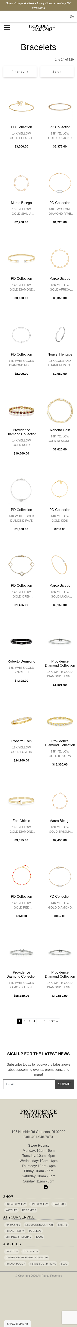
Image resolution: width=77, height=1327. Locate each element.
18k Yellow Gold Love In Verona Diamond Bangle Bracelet (21, 750)
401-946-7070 (42, 1137)
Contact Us (30, 1251)
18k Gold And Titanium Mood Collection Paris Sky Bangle (60, 363)
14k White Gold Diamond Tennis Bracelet (60, 674)
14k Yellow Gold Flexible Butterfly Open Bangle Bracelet (21, 136)
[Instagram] (38, 1187)
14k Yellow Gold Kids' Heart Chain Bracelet (60, 519)
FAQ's (39, 1237)
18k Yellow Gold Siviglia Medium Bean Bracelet (60, 830)
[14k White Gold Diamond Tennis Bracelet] (59, 641)
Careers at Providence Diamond (27, 1257)
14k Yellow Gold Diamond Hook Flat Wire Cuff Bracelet (21, 830)
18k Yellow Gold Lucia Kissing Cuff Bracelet (59, 594)
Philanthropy (15, 1231)
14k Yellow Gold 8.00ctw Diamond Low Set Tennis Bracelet (60, 754)
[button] (44, 16)
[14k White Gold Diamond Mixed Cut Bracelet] (21, 334)
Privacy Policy (15, 1263)
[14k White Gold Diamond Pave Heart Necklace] (21, 490)
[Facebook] (31, 1187)
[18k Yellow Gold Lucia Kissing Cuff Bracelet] (59, 565)
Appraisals (13, 1224)
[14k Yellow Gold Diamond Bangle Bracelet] (59, 107)
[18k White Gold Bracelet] (21, 641)
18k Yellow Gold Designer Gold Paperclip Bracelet (60, 439)
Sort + (57, 71)
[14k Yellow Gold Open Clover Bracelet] (21, 565)
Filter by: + (20, 71)
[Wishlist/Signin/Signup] (52, 16)
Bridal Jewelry (16, 1204)
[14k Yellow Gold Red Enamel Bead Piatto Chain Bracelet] (21, 876)
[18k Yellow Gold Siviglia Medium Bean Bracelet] (59, 801)
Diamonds (59, 1204)
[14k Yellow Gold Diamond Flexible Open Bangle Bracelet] (21, 258)
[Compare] (33, 97)
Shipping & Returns (18, 1237)
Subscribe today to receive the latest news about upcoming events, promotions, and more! (38, 1070)
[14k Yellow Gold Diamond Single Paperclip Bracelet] (59, 876)
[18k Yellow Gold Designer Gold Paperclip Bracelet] (59, 410)
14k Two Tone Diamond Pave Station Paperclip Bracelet (60, 212)
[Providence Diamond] (41, 28)
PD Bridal (35, 1231)
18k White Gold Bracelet (21, 670)
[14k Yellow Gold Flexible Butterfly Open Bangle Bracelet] (21, 107)
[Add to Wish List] (24, 97)
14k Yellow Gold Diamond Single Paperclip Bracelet (60, 905)
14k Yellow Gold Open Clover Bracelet (21, 594)
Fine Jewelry (39, 1204)
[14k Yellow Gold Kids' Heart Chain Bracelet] (59, 490)
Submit (64, 1084)
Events (62, 1224)
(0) (72, 16)
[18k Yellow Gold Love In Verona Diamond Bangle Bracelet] (21, 721)
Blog (64, 1263)
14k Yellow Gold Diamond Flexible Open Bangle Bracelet (21, 287)
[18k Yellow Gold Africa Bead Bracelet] (59, 258)
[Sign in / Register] (59, 16)
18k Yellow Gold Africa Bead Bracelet (60, 287)
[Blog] (46, 1187)
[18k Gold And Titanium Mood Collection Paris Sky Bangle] (59, 334)
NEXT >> (53, 1021)
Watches (11, 1210)
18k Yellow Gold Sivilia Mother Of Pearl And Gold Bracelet (21, 212)
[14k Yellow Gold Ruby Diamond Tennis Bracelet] (21, 410)
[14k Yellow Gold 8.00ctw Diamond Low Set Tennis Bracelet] (59, 721)
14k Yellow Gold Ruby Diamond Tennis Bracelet (21, 443)
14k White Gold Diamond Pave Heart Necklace (21, 519)
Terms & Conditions (43, 1263)
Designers (29, 1210)
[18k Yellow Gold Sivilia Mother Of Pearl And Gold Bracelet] (21, 183)
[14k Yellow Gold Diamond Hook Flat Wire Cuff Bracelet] (21, 801)
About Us (12, 1251)
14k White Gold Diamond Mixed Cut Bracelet (21, 363)
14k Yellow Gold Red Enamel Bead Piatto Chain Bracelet (21, 905)
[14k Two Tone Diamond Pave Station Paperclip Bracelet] (59, 183)
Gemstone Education (39, 1224)
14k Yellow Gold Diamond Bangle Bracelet (60, 136)
